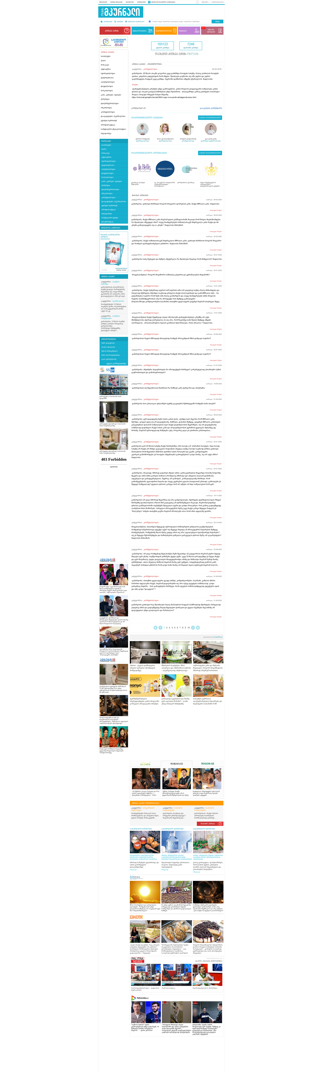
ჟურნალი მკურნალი (136, 22)
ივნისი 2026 (121, 270)
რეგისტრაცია (218, 2)
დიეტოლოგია (107, 86)
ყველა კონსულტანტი (116, 363)
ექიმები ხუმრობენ (109, 120)
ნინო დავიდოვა (108, 343)
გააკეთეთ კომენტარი (211, 108)
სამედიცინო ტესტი (109, 217)
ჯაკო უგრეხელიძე (108, 359)
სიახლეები (106, 56)
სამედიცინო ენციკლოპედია (113, 129)
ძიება (217, 22)
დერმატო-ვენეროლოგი (211, 141)
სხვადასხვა (106, 133)
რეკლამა (130, 2)
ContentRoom (213, 637)
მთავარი (103, 2)
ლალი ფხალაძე (108, 347)
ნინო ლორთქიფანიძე (110, 355)
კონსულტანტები (108, 339)
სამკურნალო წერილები (141, 829)
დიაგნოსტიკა (107, 222)
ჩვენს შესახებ (116, 2)
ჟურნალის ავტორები (110, 228)
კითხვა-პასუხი (107, 276)
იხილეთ (216, 210)
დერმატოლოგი (142, 141)
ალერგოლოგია (108, 82)
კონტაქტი (141, 2)
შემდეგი (193, 628)
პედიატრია (106, 69)
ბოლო (198, 628)
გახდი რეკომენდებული (210, 118)
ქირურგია (105, 99)
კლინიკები (107, 22)
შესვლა (205, 2)
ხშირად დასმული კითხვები (163, 2)
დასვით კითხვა (208, 824)
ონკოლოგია (106, 108)
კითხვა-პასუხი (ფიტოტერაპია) (145, 803)
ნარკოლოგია (107, 90)
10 (188, 627)
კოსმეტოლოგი (188, 141)
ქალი (103, 60)
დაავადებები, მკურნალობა (113, 116)
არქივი (104, 270)
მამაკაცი (105, 65)
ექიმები (119, 22)
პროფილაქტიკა (108, 125)
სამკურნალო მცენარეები (142, 809)
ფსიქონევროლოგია (110, 103)
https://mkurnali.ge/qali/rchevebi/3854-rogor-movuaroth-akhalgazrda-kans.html (164, 97)
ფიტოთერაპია (107, 78)
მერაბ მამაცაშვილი (109, 351)
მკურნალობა (118, 301)
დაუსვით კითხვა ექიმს (176, 54)
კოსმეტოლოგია (108, 112)
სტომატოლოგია (108, 73)
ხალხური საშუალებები (172, 809)
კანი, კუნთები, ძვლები (111, 95)
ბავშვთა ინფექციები (110, 317)
